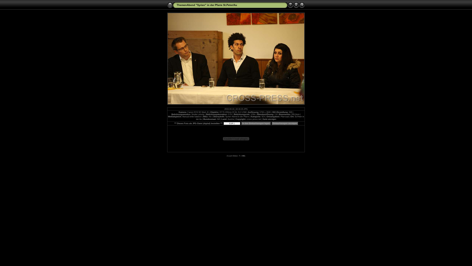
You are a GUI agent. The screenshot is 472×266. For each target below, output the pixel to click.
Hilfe (243, 156)
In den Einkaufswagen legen (256, 123)
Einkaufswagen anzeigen (285, 123)
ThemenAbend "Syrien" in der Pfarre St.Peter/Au (207, 5)
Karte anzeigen (269, 119)
